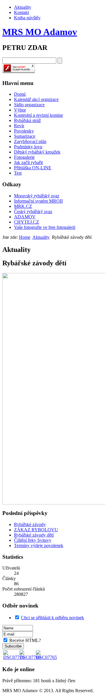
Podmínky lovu (28, 146)
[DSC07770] (13, 657)
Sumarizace (24, 136)
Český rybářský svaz (33, 211)
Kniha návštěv (27, 17)
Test (18, 172)
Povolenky (24, 130)
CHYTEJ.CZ (26, 222)
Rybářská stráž (27, 120)
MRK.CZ (23, 206)
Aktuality (22, 7)
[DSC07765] (46, 657)
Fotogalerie (24, 157)
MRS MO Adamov (39, 32)
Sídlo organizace (29, 104)
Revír (19, 125)
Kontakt (21, 12)
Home (24, 237)
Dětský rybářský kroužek (37, 151)
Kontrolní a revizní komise (38, 115)
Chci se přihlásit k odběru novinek (52, 617)
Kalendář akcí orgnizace (36, 99)
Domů (20, 94)
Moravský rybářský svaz (36, 195)
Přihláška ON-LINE (32, 167)
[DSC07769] (30, 657)
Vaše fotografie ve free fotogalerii (44, 227)
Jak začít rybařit (28, 162)
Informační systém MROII (38, 201)
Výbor (20, 109)
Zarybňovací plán (30, 141)
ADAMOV (25, 216)
